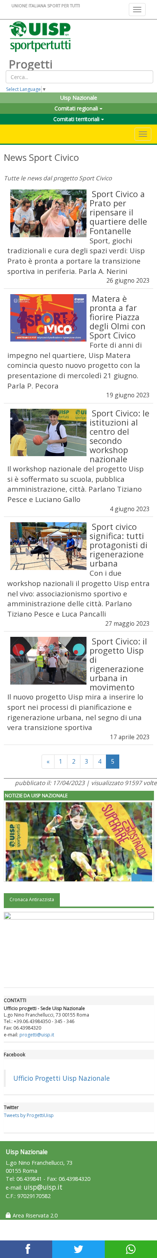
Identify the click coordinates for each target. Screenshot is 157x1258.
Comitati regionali (76, 108)
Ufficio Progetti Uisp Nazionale (61, 1078)
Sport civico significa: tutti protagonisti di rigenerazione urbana (118, 545)
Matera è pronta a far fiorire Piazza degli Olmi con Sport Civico (118, 317)
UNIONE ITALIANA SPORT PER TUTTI (45, 5)
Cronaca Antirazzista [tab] (32, 899)
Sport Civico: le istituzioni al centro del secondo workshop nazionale (119, 436)
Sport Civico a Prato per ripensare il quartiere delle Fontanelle (118, 212)
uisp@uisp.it (43, 1187)
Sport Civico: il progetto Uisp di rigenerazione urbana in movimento (118, 664)
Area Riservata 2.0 (34, 1215)
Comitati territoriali (77, 119)
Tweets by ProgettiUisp (29, 1115)
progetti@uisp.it (36, 1034)
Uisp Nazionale (78, 97)
